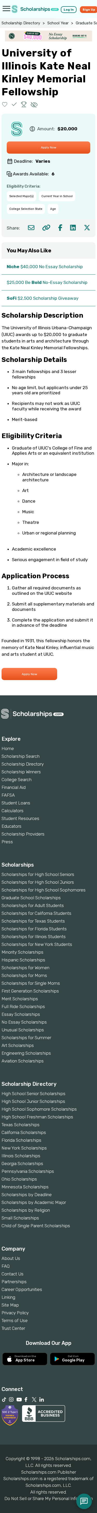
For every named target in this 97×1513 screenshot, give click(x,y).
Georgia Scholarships (22, 1163)
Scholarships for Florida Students (34, 928)
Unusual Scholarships (23, 1029)
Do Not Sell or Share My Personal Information (48, 1498)
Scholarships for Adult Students (33, 905)
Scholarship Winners (21, 771)
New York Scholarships (24, 1148)
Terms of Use (15, 1320)
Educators (11, 826)
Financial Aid (14, 787)
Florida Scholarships (21, 1140)
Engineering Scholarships (26, 1053)
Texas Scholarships (21, 1124)
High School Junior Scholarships (33, 1101)
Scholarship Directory (21, 23)
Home (8, 748)
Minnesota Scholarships (25, 1186)
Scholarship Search (21, 756)
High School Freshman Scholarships (37, 1116)
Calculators (13, 810)
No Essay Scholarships (24, 1022)
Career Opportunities (22, 1289)
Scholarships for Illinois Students (34, 936)
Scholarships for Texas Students (33, 921)
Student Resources (20, 818)
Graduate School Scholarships (31, 897)
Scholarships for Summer (26, 1037)
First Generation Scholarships (30, 991)
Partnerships (14, 1281)
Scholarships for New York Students (37, 944)
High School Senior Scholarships (33, 1093)
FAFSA (8, 795)
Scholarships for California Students (36, 913)
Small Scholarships (20, 1218)
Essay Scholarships (21, 1014)
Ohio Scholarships (19, 1179)
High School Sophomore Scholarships (39, 1109)
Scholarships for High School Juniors (38, 882)
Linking (8, 1297)
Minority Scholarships (22, 952)
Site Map (10, 1305)
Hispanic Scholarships (23, 959)
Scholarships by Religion (26, 1210)
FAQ (6, 1266)
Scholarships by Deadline (27, 1194)
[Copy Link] (46, 227)
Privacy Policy (15, 1312)
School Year (58, 23)
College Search (17, 779)
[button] (5, 104)
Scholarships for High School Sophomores (44, 890)
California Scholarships (24, 1132)
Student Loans (16, 802)
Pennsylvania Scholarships (28, 1171)
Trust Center (13, 1328)
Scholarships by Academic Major (34, 1202)
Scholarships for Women (25, 967)
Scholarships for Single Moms (31, 983)
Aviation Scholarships (23, 1061)
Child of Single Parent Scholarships (36, 1225)
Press (7, 841)
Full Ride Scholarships (23, 1006)
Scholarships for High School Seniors (38, 874)
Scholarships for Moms (24, 975)
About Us (11, 1258)
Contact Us (13, 1273)
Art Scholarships (18, 1045)
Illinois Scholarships (21, 1155)
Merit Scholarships (20, 998)
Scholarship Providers (23, 834)
